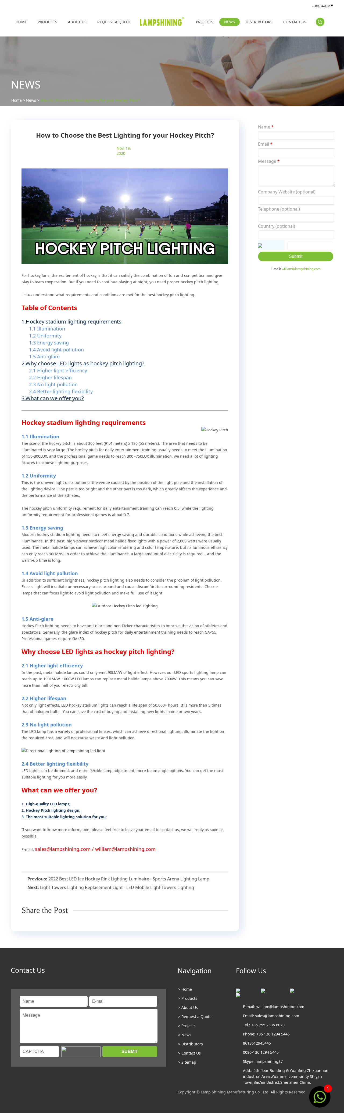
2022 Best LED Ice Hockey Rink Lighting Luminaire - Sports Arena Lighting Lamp (128, 879)
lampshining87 (269, 1061)
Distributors (259, 21)
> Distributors (190, 1043)
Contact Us (294, 21)
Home (21, 21)
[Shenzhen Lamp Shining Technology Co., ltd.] (162, 22)
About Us (77, 21)
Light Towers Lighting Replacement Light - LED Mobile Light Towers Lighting (117, 887)
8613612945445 (257, 1043)
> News (184, 1034)
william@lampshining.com (301, 269)
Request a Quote (114, 21)
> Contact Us (189, 1053)
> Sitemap (187, 1062)
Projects (204, 21)
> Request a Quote (195, 1016)
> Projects (187, 1025)
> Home (185, 989)
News (229, 21)
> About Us (188, 1007)
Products (47, 21)
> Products (187, 998)
